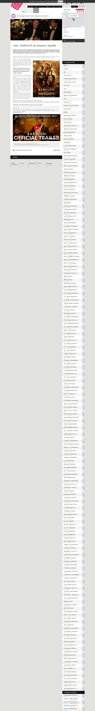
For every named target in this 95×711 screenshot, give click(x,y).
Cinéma (59, 17)
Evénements (30, 6)
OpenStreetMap (78, 26)
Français (74, 6)
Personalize (60, 1)
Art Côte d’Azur (14, 164)
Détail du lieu (66, 12)
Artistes (36, 6)
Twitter (73, 3)
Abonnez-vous (51, 163)
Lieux (42, 6)
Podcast (53, 6)
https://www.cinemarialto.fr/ (68, 36)
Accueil (24, 6)
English (81, 6)
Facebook (69, 3)
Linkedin (83, 3)
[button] (73, 19)
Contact (59, 6)
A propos (22, 163)
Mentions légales (33, 163)
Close (65, 1)
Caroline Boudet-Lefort (19, 150)
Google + (78, 3)
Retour (24, 12)
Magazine (47, 6)
